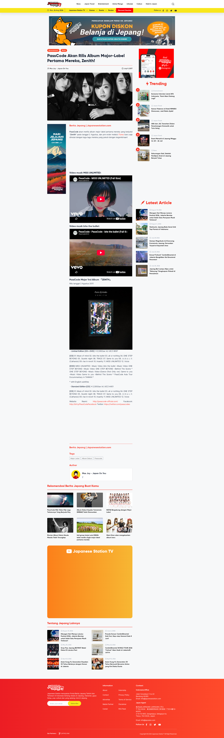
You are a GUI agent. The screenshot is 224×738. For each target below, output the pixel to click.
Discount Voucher (124, 10)
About (105, 690)
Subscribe (74, 703)
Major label (74, 458)
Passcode (98, 458)
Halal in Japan (151, 4)
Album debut (87, 458)
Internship (122, 690)
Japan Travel (89, 4)
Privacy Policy (124, 695)
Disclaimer (122, 704)
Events (101, 10)
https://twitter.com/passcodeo (117, 404)
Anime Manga (117, 4)
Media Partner (108, 704)
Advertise (106, 700)
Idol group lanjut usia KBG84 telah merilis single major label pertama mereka (88, 537)
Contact (106, 695)
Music (64, 50)
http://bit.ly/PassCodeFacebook (83, 404)
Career (105, 709)
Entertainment (103, 4)
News (79, 4)
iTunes (121, 134)
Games (92, 10)
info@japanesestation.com (151, 699)
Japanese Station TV (77, 10)
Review (111, 10)
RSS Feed (122, 709)
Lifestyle (130, 4)
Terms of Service (125, 700)
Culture (139, 4)
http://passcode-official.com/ (105, 401)
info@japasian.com (148, 720)
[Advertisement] (100, 424)
